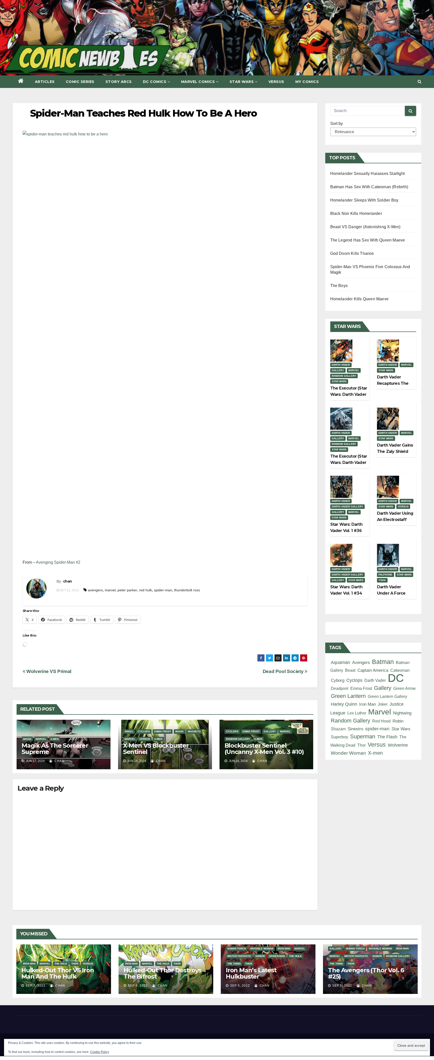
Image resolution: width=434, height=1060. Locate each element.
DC (396, 678)
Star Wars (242, 81)
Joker (383, 704)
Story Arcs (118, 81)
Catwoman (400, 670)
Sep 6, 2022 (138, 985)
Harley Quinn (344, 704)
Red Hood (381, 721)
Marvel (41, 739)
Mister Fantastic (239, 956)
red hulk (145, 590)
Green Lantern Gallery (387, 696)
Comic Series (80, 81)
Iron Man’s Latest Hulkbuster (251, 973)
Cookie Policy (99, 1052)
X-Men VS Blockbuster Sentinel (156, 748)
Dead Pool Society (284, 671)
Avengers (361, 662)
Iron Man (367, 704)
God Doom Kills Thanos (352, 253)
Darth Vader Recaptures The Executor (393, 383)
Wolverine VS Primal (48, 671)
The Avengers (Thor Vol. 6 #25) (366, 973)
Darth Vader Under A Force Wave (391, 593)
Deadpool (339, 688)
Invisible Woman (261, 948)
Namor (260, 956)
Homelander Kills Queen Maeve (359, 299)
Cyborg (337, 680)
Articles (45, 81)
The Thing (234, 963)
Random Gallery (238, 739)
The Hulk (61, 963)
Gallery (270, 731)
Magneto (194, 731)
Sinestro (355, 729)
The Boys (339, 285)
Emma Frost (162, 731)
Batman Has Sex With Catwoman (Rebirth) (369, 187)
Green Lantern (348, 696)
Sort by (336, 123)
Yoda (382, 580)
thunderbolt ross (187, 590)
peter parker (127, 590)
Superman (362, 736)
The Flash (387, 736)
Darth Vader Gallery (347, 506)
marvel (110, 590)
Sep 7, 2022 (35, 985)
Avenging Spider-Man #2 (58, 562)
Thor (361, 745)
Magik (27, 739)
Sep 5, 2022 (240, 985)
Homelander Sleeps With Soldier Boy (364, 200)
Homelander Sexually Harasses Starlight (367, 173)
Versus (276, 81)
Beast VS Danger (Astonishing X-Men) (365, 227)
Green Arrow (404, 688)
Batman (383, 661)
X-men (54, 739)
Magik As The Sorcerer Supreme (55, 748)
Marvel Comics (198, 81)
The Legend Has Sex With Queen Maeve (367, 240)
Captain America (372, 670)
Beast (350, 670)
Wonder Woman (348, 753)
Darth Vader (341, 364)
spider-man (163, 590)
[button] (419, 81)
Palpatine (385, 574)
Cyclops (144, 731)
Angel (129, 731)
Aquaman (340, 662)
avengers (95, 590)
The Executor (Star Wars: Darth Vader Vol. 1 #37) (348, 462)
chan (67, 581)
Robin (398, 721)
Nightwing (402, 713)
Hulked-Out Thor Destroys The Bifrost (162, 973)
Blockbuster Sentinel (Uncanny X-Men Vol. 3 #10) (264, 748)
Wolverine (398, 745)
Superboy (339, 737)
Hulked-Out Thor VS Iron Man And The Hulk (57, 973)
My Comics (307, 81)
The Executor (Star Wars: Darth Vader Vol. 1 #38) (348, 394)
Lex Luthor (356, 713)
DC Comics (155, 81)
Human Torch (236, 948)
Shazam (338, 729)
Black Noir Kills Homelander (356, 213)
